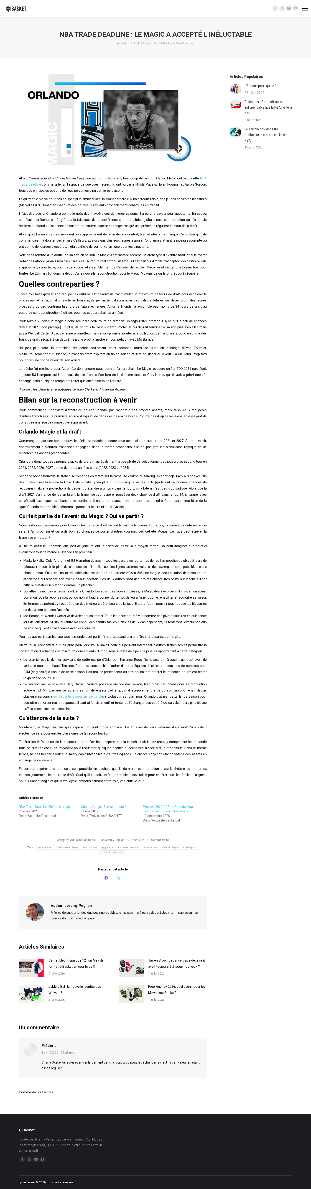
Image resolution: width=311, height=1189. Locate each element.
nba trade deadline (128, 847)
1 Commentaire (159, 840)
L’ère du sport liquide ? (260, 86)
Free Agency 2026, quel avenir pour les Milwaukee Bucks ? (177, 990)
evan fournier (90, 847)
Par (112, 840)
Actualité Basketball (83, 840)
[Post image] (31, 968)
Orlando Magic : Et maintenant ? (103, 807)
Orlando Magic (170, 847)
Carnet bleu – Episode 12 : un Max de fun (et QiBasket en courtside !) (76, 963)
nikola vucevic (150, 847)
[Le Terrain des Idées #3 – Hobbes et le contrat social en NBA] (235, 132)
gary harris (107, 847)
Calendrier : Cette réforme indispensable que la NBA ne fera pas (268, 107)
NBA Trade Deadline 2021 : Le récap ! (45, 807)
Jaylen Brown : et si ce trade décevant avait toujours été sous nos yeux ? (176, 963)
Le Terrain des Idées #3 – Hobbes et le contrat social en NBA (266, 134)
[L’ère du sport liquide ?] (235, 88)
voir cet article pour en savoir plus (78, 696)
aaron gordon (44, 847)
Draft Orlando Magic (67, 847)
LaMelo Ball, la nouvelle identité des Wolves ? (74, 990)
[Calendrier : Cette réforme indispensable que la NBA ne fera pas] (235, 104)
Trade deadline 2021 (113, 852)
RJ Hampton (189, 847)
